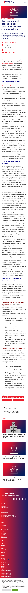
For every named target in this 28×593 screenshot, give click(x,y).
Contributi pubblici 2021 (6, 576)
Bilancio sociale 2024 (5, 564)
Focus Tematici (4, 541)
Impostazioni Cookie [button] (6, 590)
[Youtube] (25, 499)
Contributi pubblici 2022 (6, 574)
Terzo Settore (3, 534)
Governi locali (4, 536)
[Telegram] (22, 499)
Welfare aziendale (18, 400)
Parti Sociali (3, 533)
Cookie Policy (4, 566)
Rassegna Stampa (5, 549)
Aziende (5, 397)
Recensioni (3, 555)
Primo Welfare (4, 537)
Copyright (3, 569)
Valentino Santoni (10, 42)
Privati (2, 531)
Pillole (2, 551)
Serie (2, 543)
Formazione (3, 525)
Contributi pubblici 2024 (6, 572)
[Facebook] (3, 53)
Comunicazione (4, 524)
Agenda (2, 548)
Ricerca (2, 522)
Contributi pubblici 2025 (6, 570)
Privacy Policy (4, 567)
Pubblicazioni (4, 539)
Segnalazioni (3, 554)
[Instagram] (17, 499)
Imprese (21, 397)
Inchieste (3, 558)
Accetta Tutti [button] (14, 590)
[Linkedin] (14, 499)
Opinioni (2, 557)
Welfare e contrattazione (7, 18)
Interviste (3, 552)
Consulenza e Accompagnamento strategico (10, 526)
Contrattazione (13, 397)
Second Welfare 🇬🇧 (5, 559)
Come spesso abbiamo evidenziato (11, 86)
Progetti (2, 540)
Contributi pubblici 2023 (6, 573)
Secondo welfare (7, 400)
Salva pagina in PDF (9, 50)
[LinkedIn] (6, 53)
